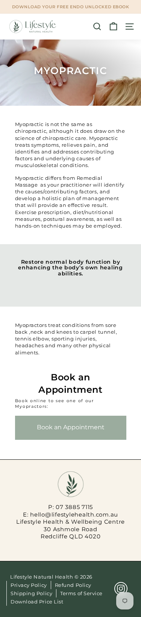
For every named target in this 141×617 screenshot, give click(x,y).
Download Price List (37, 602)
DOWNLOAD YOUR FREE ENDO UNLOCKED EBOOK (70, 6)
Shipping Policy (31, 593)
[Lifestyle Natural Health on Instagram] (121, 589)
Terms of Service (81, 593)
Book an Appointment (71, 427)
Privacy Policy (29, 585)
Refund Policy (73, 585)
